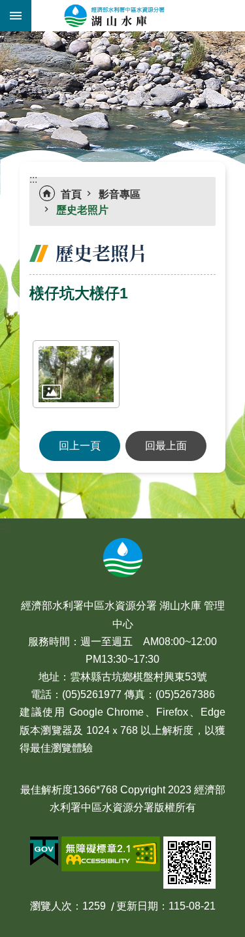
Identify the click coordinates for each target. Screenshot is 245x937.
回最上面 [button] (166, 445)
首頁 (71, 194)
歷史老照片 (82, 209)
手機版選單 (15, 15)
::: (4, 38)
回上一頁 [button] (80, 445)
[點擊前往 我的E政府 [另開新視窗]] (44, 851)
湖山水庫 (138, 15)
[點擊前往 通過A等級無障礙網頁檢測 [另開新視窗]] (110, 854)
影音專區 (119, 194)
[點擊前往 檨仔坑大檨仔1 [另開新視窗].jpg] (76, 374)
